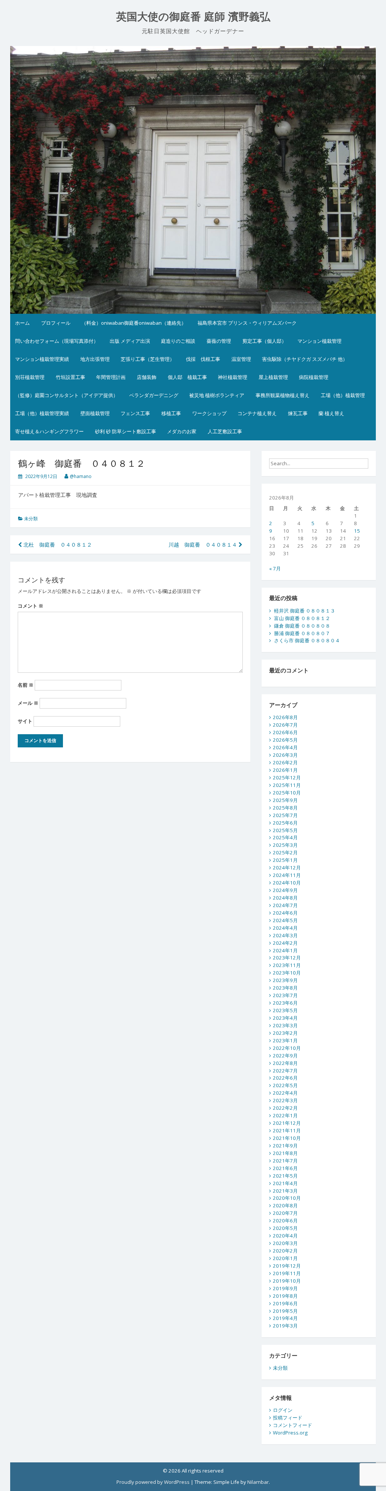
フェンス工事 (135, 413)
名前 (26, 684)
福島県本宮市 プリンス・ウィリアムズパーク (247, 322)
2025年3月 (285, 845)
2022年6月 (285, 1077)
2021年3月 (285, 1190)
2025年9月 (285, 800)
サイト (25, 721)
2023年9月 (285, 980)
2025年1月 (285, 860)
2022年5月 (285, 1085)
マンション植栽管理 (319, 341)
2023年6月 (285, 1002)
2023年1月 (285, 1040)
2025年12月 (287, 777)
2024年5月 (285, 920)
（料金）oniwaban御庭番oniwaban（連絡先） (133, 322)
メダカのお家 (181, 431)
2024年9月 (285, 890)
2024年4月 (285, 927)
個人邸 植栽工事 (187, 377)
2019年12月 (287, 1265)
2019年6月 (285, 1303)
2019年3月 (285, 1325)
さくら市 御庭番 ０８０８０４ (307, 640)
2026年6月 (285, 732)
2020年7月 (285, 1213)
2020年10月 (287, 1198)
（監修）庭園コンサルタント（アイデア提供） (66, 395)
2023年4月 (285, 1017)
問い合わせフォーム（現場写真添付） (56, 341)
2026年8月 (285, 717)
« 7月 (275, 568)
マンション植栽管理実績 (42, 359)
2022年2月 (285, 1108)
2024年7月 (285, 905)
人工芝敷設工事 (225, 431)
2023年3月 (285, 1025)
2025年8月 (285, 807)
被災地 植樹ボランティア (216, 395)
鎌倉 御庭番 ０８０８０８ (302, 625)
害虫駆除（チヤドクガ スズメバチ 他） (305, 359)
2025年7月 (285, 815)
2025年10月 (287, 792)
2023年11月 (287, 965)
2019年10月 (287, 1280)
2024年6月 (285, 912)
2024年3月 (285, 935)
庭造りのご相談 (178, 341)
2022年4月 (285, 1092)
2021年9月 (285, 1145)
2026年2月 (285, 762)
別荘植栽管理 (29, 377)
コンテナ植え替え (257, 413)
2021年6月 (285, 1168)
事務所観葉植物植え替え (282, 395)
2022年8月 (285, 1063)
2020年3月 (285, 1243)
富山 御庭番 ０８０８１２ (302, 618)
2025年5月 (285, 830)
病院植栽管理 (313, 377)
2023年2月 (285, 1033)
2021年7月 (285, 1160)
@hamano (81, 476)
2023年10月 (287, 972)
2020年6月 (285, 1220)
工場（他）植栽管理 (343, 395)
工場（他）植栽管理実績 (42, 413)
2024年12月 (287, 867)
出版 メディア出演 (130, 341)
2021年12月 (287, 1123)
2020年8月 (285, 1205)
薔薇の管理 (219, 341)
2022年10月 (287, 1048)
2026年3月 (285, 755)
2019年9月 (285, 1288)
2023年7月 (285, 995)
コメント (30, 605)
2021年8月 (285, 1153)
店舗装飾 (146, 377)
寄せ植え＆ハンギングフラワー (49, 431)
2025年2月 (285, 852)
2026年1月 (285, 770)
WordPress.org (290, 1432)
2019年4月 (285, 1318)
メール (28, 703)
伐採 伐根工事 (203, 359)
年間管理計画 (111, 377)
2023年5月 (285, 1010)
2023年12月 (287, 957)
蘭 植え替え (331, 413)
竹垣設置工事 (70, 377)
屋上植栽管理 (273, 377)
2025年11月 (287, 785)
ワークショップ (209, 413)
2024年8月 (285, 897)
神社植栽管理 (232, 377)
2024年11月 (287, 875)
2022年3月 (285, 1100)
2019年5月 (285, 1311)
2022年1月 (285, 1115)
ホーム (22, 322)
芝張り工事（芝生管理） (148, 359)
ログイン (283, 1410)
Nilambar (258, 1482)
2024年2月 (285, 943)
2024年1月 (285, 950)
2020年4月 (285, 1235)
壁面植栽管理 (95, 413)
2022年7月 (285, 1070)
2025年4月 (285, 837)
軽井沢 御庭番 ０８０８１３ (304, 610)
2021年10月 (287, 1138)
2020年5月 (285, 1228)
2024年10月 (287, 882)
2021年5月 (285, 1175)
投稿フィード (287, 1417)
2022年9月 (285, 1055)
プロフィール (55, 322)
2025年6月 (285, 822)
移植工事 (171, 413)
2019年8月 (285, 1295)
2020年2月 (285, 1250)
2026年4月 (285, 747)
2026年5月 (285, 739)
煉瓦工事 (298, 413)
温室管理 (241, 359)
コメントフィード (292, 1425)
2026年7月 (285, 724)
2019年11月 (287, 1273)
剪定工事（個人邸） (264, 341)
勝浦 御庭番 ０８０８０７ (302, 633)
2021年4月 (285, 1183)
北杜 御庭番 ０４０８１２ (57, 544)
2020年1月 (285, 1258)
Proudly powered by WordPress (153, 1482)
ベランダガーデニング (153, 395)
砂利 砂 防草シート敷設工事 (125, 431)
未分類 (31, 518)
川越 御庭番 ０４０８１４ (203, 544)
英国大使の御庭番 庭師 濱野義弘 (193, 17)
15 (357, 530)
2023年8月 (285, 987)
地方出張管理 (95, 359)
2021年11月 (287, 1130)
